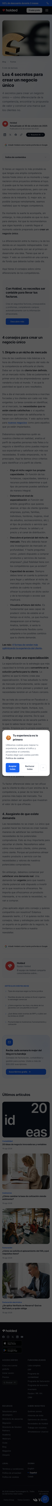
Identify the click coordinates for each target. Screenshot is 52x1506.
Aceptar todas (12, 767)
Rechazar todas (29, 767)
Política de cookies (15, 758)
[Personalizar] (43, 768)
